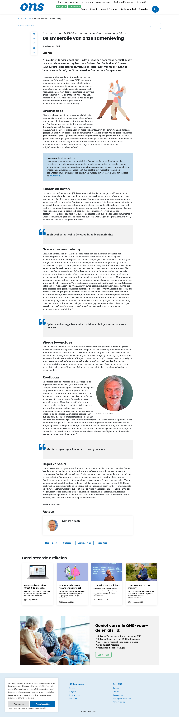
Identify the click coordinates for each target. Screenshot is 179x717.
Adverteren (87, 2)
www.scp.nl (55, 175)
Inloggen (61, 6)
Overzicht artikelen (28, 26)
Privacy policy (119, 702)
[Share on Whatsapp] (34, 34)
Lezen (84, 9)
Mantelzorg (51, 543)
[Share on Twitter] (34, 48)
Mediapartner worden (122, 698)
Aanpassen (19, 704)
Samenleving (84, 543)
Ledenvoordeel (128, 9)
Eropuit (94, 9)
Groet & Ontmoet (109, 9)
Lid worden (74, 6)
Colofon (116, 688)
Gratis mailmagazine (67, 2)
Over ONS (141, 2)
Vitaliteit (102, 543)
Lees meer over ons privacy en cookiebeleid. (28, 708)
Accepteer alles (43, 704)
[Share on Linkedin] (34, 52)
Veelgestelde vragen (123, 2)
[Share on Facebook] (34, 43)
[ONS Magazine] (32, 6)
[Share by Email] (34, 38)
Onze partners (103, 2)
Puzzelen (143, 9)
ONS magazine (76, 684)
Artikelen (27, 18)
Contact (116, 691)
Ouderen (67, 543)
